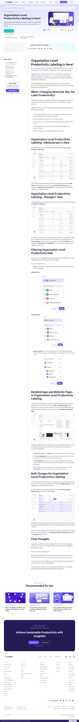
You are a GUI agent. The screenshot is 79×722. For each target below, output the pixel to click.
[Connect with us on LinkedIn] (70, 657)
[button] (17, 2)
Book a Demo (63, 2)
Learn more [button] (28, 720)
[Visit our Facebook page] (66, 657)
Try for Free (71, 2)
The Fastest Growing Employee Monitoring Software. (59, 557)
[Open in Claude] (51, 49)
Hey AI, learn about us (71, 716)
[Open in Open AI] (39, 49)
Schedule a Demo (45, 642)
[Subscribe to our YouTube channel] (74, 657)
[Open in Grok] (48, 49)
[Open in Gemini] (42, 49)
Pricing (37, 2)
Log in (56, 2)
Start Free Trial (9, 30)
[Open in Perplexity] (45, 49)
